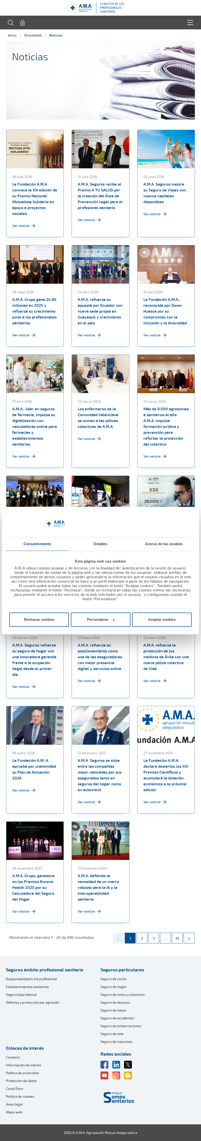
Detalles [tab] (101, 544)
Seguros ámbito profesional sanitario (44, 969)
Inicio (12, 35)
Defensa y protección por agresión (32, 1002)
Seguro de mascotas (116, 1041)
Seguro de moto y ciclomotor (122, 994)
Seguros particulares (122, 969)
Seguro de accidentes (117, 1018)
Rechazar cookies (39, 619)
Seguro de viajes (113, 1010)
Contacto (13, 1057)
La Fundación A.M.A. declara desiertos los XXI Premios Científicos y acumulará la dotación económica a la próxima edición (165, 775)
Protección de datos (21, 1080)
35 (179, 938)
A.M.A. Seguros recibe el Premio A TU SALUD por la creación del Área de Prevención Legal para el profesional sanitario (100, 195)
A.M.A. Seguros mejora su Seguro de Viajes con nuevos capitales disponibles (164, 192)
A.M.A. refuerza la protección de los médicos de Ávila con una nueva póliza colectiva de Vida (166, 656)
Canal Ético (14, 1088)
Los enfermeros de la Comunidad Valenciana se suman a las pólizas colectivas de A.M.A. (98, 417)
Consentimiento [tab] (37, 544)
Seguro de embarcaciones (120, 1025)
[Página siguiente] (189, 938)
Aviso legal (14, 1104)
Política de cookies (20, 1096)
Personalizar (98, 619)
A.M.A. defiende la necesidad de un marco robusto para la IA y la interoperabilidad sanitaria (98, 887)
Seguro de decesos (115, 1002)
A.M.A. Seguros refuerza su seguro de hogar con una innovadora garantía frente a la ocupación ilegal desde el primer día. (34, 659)
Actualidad (32, 35)
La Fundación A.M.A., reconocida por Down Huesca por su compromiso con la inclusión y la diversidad (165, 311)
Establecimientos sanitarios (27, 986)
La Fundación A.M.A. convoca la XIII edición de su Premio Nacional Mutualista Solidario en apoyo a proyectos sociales (34, 198)
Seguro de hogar (113, 986)
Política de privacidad (22, 1072)
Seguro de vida (112, 1033)
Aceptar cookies (162, 619)
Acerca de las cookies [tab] (164, 544)
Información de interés (23, 1065)
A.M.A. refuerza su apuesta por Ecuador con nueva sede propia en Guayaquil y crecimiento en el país (100, 311)
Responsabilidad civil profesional (31, 978)
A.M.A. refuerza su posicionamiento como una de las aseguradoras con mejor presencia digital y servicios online (100, 656)
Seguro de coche (113, 978)
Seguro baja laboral (21, 994)
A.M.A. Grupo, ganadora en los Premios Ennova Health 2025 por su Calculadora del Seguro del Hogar (33, 887)
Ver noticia (20, 225)
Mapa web (14, 1112)
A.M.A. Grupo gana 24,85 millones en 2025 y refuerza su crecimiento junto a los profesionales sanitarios (34, 311)
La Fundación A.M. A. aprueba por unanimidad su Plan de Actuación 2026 (34, 769)
